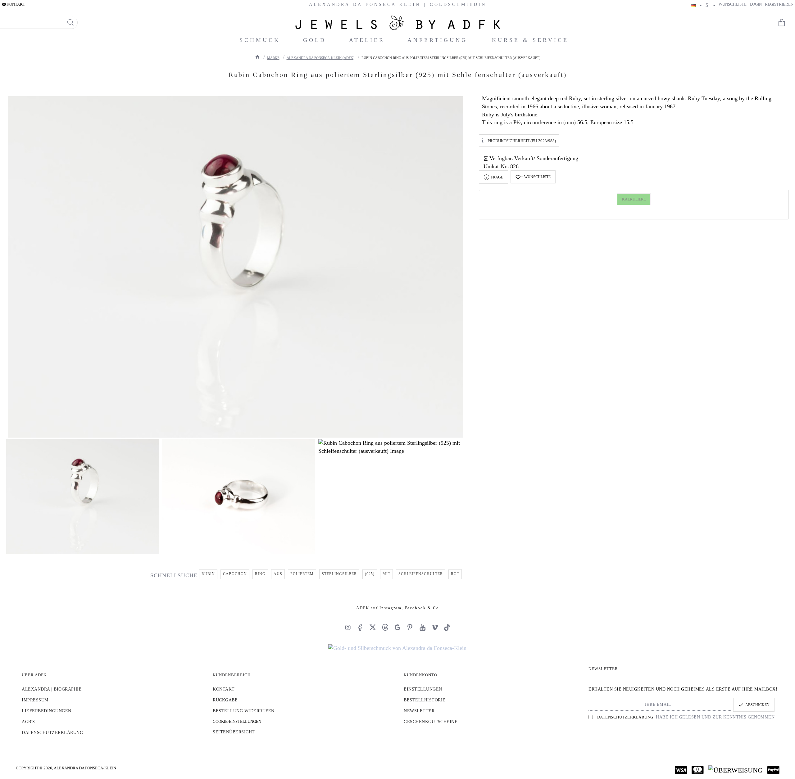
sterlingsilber (339, 574)
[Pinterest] (410, 627)
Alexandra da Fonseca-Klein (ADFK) (320, 58)
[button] (533, 176)
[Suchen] (70, 22)
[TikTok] (447, 627)
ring (260, 574)
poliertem (302, 574)
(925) (370, 574)
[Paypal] (773, 770)
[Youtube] (422, 627)
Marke (273, 58)
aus (278, 574)
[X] (372, 627)
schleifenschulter (420, 574)
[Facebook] (360, 627)
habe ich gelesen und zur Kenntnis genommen (686, 717)
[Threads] (385, 627)
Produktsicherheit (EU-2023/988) (522, 140)
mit (386, 574)
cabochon (235, 574)
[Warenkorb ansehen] (785, 22)
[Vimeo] (434, 627)
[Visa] (681, 770)
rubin (208, 574)
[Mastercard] (698, 770)
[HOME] (257, 56)
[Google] (397, 627)
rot (455, 574)
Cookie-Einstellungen (237, 721)
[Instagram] (347, 627)
